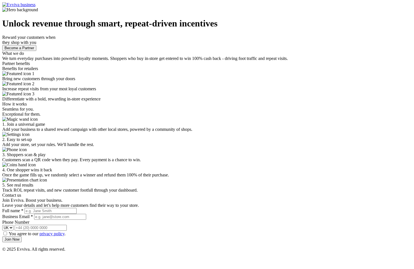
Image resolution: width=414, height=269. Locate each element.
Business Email (17, 216)
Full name (12, 210)
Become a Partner (19, 48)
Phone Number (15, 222)
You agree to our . (37, 233)
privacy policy (51, 233)
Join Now (12, 239)
